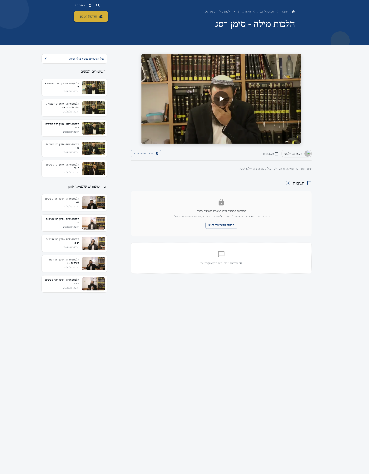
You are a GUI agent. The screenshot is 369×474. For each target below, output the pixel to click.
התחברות (80, 5)
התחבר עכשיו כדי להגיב (221, 225)
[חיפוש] (98, 5)
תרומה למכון (88, 16)
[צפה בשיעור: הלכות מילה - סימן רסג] (221, 99)
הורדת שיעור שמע (144, 153)
